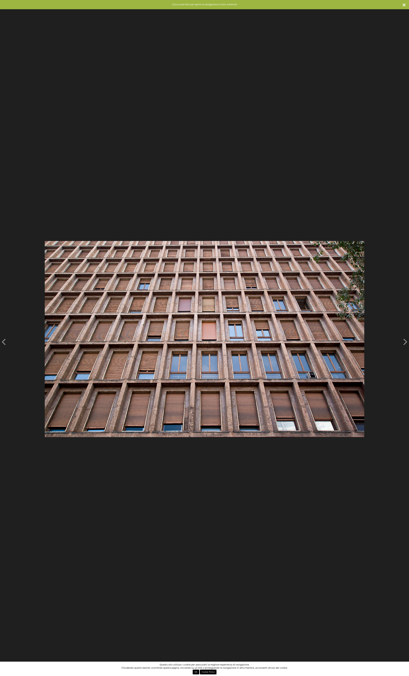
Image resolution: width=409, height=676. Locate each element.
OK (195, 672)
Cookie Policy (208, 672)
